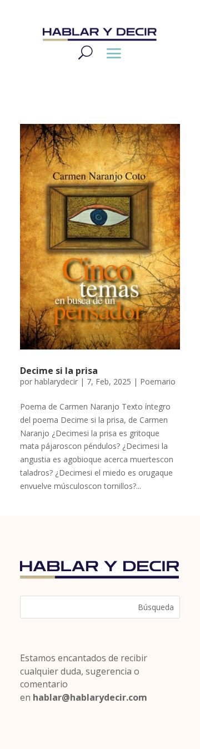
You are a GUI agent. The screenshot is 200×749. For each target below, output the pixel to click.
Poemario (158, 381)
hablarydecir (56, 381)
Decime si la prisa (59, 370)
